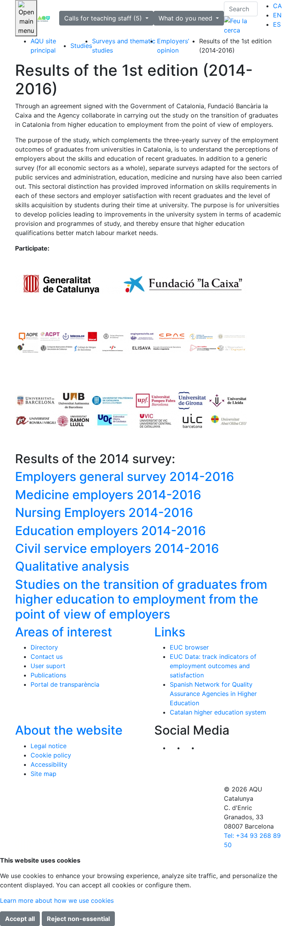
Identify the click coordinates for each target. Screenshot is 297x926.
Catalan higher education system (218, 712)
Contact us (47, 656)
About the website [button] (69, 730)
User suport (48, 666)
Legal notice (49, 746)
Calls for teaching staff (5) (104, 18)
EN (277, 15)
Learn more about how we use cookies (57, 900)
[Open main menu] (26, 18)
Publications (48, 675)
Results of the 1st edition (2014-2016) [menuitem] (235, 45)
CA (277, 6)
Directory (44, 647)
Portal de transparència (65, 684)
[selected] (43, 18)
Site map (43, 774)
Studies (81, 45)
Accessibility (49, 764)
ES (277, 24)
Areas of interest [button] (63, 632)
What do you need (186, 18)
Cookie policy (51, 755)
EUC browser (189, 647)
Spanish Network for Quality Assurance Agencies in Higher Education (213, 693)
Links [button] (169, 632)
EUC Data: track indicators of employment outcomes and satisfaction (213, 666)
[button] (205, 748)
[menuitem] (277, 5)
